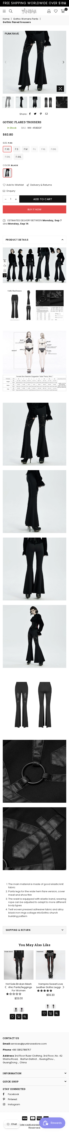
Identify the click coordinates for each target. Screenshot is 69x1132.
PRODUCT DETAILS (17, 239)
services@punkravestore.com (28, 1043)
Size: (7, 143)
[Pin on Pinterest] (41, 114)
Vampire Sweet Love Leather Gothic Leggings (50, 985)
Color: (10, 165)
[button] (14, 994)
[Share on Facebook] (30, 114)
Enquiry (10, 191)
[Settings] (49, 11)
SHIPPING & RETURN (18, 930)
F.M (25, 149)
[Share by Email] (46, 114)
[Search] (10, 11)
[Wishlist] (55, 11)
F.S (16, 149)
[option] (34, 62)
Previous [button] (5, 62)
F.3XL (7, 156)
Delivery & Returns (41, 185)
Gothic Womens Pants (25, 18)
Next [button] (63, 62)
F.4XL (18, 156)
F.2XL (53, 149)
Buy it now (35, 209)
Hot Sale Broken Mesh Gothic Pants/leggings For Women (19, 987)
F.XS (7, 149)
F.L (34, 149)
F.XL (43, 149)
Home (6, 18)
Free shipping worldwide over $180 (34, 3)
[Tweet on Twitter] (35, 114)
